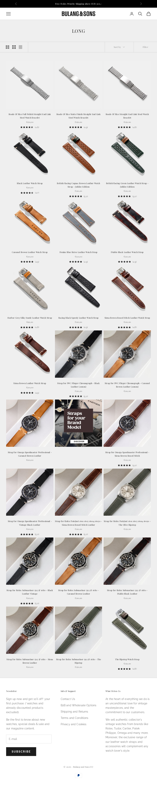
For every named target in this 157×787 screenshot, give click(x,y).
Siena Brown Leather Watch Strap (29, 383)
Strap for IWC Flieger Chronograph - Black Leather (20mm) (78, 385)
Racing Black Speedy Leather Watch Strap (78, 317)
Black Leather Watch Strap (30, 183)
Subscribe (21, 751)
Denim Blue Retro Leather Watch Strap (78, 252)
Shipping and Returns (74, 711)
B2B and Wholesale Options (78, 705)
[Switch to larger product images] (7, 47)
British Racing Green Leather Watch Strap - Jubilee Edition (127, 185)
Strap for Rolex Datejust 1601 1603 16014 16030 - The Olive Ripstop (127, 523)
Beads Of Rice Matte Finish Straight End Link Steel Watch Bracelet (78, 116)
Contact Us (68, 699)
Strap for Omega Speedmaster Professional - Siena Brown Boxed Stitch (127, 454)
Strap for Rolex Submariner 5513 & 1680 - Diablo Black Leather (127, 592)
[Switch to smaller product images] (14, 47)
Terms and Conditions (74, 717)
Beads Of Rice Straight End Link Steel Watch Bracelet (127, 116)
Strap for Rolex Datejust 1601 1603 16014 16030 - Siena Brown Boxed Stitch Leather (78, 523)
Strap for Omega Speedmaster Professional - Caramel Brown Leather (30, 454)
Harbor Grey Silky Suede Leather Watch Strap (29, 317)
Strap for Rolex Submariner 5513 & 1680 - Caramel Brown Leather (78, 592)
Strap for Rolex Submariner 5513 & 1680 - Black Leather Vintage (30, 592)
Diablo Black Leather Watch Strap (127, 252)
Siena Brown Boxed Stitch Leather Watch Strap (127, 317)
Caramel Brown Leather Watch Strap (29, 252)
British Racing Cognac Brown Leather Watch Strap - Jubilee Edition (78, 185)
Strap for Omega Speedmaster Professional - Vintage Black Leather (30, 523)
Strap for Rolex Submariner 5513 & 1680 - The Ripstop (78, 661)
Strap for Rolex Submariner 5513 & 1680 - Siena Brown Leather (30, 661)
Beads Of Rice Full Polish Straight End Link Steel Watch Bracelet (30, 116)
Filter (145, 47)
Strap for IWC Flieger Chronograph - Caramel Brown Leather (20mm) (127, 385)
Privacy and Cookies (74, 724)
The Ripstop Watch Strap (127, 659)
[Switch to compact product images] (20, 47)
